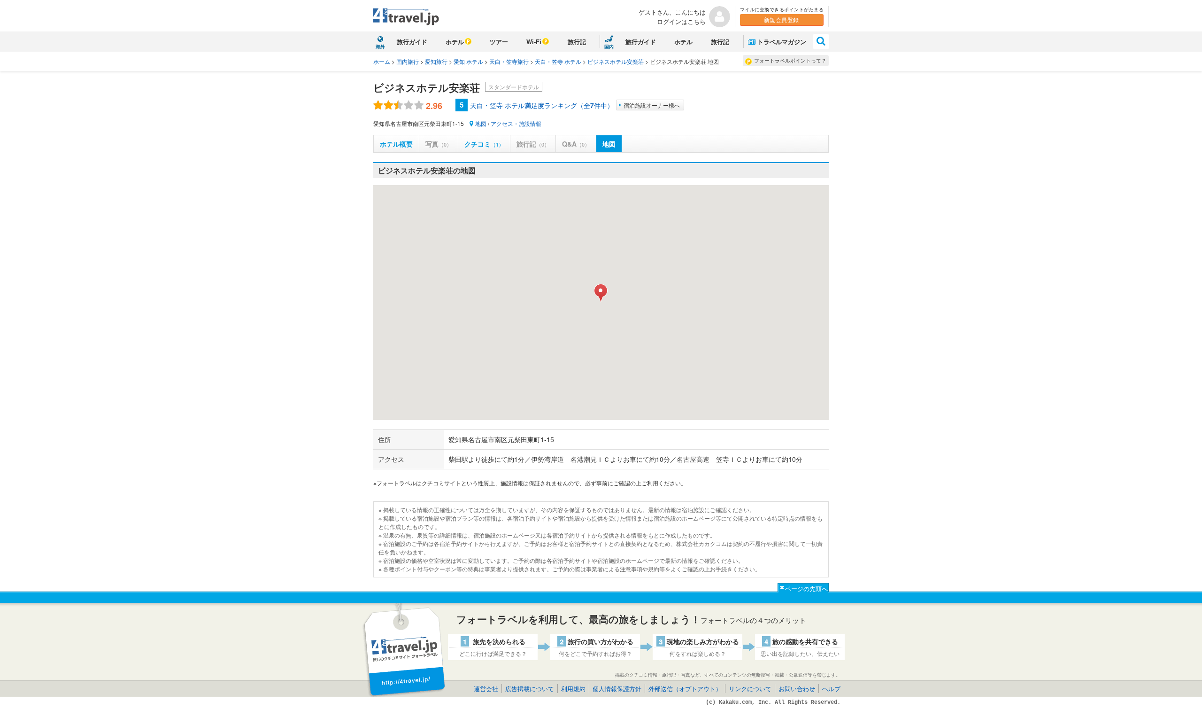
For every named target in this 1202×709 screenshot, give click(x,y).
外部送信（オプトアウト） (685, 688)
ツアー (499, 41)
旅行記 (577, 41)
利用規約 (573, 688)
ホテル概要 (396, 143)
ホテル (455, 41)
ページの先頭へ (806, 588)
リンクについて (750, 688)
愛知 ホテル (468, 61)
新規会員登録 (781, 19)
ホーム (381, 61)
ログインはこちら (681, 21)
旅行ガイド (412, 41)
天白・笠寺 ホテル (558, 61)
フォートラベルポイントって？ (790, 60)
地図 (480, 123)
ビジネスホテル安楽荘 (615, 61)
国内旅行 (407, 61)
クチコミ (484, 143)
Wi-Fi (533, 41)
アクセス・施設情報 (516, 123)
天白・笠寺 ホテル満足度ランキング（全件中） (542, 105)
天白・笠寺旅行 (509, 61)
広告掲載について (529, 688)
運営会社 (486, 688)
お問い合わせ (796, 688)
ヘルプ (831, 688)
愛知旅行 (436, 61)
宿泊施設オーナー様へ (652, 105)
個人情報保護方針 (617, 688)
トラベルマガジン (781, 41)
